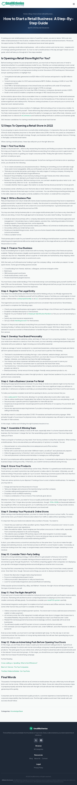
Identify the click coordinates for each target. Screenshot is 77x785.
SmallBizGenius (40, 728)
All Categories (38, 749)
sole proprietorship (24, 298)
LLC (36, 298)
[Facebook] (41, 740)
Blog (30, 14)
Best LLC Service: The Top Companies (14, 667)
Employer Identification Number (40, 314)
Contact (45, 758)
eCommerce (26, 115)
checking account (20, 320)
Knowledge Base (17, 711)
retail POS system (53, 600)
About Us (37, 758)
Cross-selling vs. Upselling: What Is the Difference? (19, 663)
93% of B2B (54, 502)
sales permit (13, 397)
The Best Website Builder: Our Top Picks (15, 671)
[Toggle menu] (74, 4)
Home (25, 14)
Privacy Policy (38, 767)
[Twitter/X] (36, 740)
